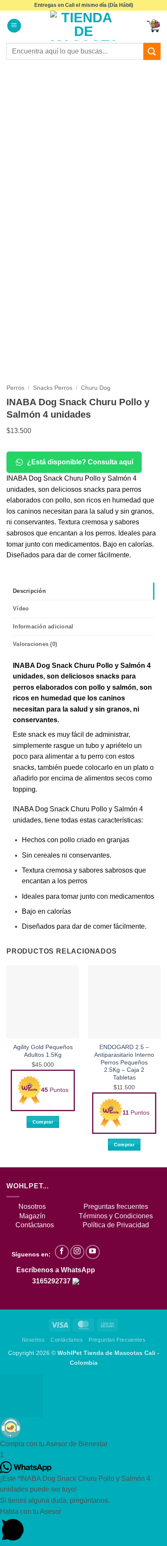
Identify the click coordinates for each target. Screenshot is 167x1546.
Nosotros (32, 1206)
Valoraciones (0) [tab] (35, 644)
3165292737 (52, 1281)
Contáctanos (67, 1340)
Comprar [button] (43, 1121)
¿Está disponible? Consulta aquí (80, 462)
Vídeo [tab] (21, 608)
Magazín (32, 1216)
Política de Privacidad (116, 1225)
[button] (14, 26)
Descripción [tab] (29, 591)
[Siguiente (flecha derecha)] (152, 773)
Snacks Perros (52, 388)
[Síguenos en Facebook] (62, 1252)
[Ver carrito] (154, 26)
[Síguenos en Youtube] (93, 1252)
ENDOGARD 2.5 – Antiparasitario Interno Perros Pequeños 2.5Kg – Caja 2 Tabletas (124, 1062)
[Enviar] (152, 51)
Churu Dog (95, 388)
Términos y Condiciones (116, 1216)
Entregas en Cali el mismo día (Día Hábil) (83, 5)
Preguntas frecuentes (116, 1206)
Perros (15, 388)
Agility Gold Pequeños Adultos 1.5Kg (43, 1051)
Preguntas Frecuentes (117, 1340)
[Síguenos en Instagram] (77, 1252)
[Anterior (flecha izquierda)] (15, 773)
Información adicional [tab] (43, 626)
